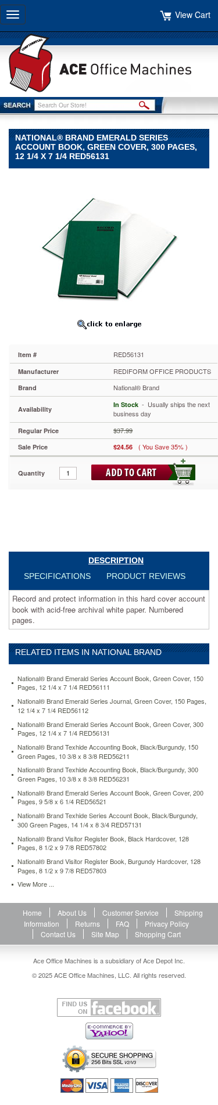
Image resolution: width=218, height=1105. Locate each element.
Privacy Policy (167, 923)
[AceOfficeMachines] (109, 63)
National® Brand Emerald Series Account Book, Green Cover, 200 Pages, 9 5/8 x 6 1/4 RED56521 (110, 798)
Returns (87, 923)
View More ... (35, 884)
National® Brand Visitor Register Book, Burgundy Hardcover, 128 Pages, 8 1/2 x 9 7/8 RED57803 (109, 866)
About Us (72, 912)
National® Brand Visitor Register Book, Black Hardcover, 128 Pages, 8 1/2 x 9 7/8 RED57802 (103, 843)
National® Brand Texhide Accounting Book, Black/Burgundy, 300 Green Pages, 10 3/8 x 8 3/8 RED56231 (107, 774)
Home (32, 912)
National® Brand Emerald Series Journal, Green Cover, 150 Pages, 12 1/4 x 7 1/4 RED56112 (111, 706)
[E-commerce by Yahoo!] (109, 1031)
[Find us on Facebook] (109, 1007)
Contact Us (58, 934)
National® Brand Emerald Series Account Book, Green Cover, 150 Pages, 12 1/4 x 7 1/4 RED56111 (110, 683)
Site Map (105, 934)
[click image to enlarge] (109, 324)
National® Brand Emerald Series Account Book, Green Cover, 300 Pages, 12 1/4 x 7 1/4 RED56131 (110, 729)
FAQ (122, 923)
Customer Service (130, 912)
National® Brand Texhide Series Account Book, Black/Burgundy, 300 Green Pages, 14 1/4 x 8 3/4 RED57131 (107, 820)
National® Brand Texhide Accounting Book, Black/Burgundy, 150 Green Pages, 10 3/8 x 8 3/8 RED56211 (107, 752)
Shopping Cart (158, 934)
